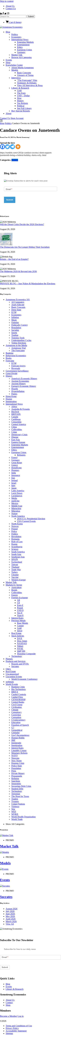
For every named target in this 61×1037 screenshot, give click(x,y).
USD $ (20, 610)
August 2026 (11, 908)
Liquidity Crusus (18, 750)
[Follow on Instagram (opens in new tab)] (8, 13)
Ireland (14, 480)
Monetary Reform (19, 753)
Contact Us (11, 8)
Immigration (11, 401)
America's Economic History (24, 378)
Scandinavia (16, 546)
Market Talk (16, 55)
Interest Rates (17, 618)
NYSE (20, 648)
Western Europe (18, 580)
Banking (9, 353)
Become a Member (8, 1016)
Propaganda (16, 776)
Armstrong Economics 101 (18, 299)
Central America (18, 424)
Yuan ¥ (20, 615)
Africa (14, 406)
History (20, 100)
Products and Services (15, 661)
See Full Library (24, 108)
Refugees (21, 455)
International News (19, 39)
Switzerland (16, 562)
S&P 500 (21, 651)
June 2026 (10, 914)
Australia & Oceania (20, 409)
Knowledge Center (14, 65)
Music (14, 320)
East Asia (15, 439)
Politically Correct (19, 325)
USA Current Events (26, 521)
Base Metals (22, 623)
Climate (14, 710)
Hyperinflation (17, 391)
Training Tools (17, 338)
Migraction (16, 508)
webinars (10, 681)
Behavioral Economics (16, 355)
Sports (14, 332)
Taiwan (14, 564)
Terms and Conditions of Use (19, 1026)
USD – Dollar (23, 95)
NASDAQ (22, 643)
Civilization (16, 707)
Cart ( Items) (15, 22)
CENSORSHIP (18, 699)
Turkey (14, 572)
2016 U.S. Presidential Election (31, 518)
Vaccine (14, 577)
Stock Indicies (17, 636)
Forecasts (10, 360)
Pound (20, 608)
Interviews (16, 78)
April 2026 (10, 919)
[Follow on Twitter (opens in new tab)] (5, 13)
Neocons (15, 758)
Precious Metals (18, 620)
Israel (13, 483)
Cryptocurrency (18, 720)
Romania (15, 539)
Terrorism (15, 794)
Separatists (16, 783)
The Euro (21, 93)
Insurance (15, 475)
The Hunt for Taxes (20, 796)
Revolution (16, 536)
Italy (13, 485)
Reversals (15, 368)
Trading (14, 335)
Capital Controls (18, 694)
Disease (14, 437)
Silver (19, 631)
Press (13, 771)
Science (14, 549)
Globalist (15, 732)
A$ (18, 600)
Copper (20, 625)
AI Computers (17, 302)
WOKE (14, 814)
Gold (19, 90)
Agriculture (16, 587)
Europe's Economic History (23, 386)
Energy (14, 595)
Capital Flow (17, 697)
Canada (14, 417)
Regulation (16, 327)
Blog (8, 32)
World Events (12, 684)
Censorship (16, 422)
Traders (14, 799)
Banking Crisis (18, 687)
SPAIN (14, 559)
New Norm (16, 760)
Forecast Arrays (18, 366)
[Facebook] (2, 146)
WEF (13, 811)
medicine (15, 501)
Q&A (8, 669)
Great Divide (11, 373)
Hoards (14, 389)
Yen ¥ (19, 613)
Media (14, 498)
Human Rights (17, 738)
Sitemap (9, 1033)
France (14, 457)
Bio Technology (18, 689)
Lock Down (16, 493)
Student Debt (17, 788)
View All (10, 924)
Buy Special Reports (20, 111)
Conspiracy (16, 712)
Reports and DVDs (20, 664)
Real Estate (16, 633)
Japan (13, 488)
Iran (13, 478)
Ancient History (18, 383)
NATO (14, 755)
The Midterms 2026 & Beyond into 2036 (18, 271)
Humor (9, 399)
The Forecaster (18, 350)
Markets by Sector (14, 585)
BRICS (14, 692)
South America (18, 552)
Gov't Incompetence (20, 735)
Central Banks (17, 702)
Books (8, 358)
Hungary (15, 470)
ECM (13, 312)
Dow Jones (22, 641)
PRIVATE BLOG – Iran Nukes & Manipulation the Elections (27, 283)
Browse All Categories (21, 57)
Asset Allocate (17, 304)
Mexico (14, 503)
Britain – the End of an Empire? (14, 259)
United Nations (18, 804)
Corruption (16, 717)
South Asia (16, 554)
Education (15, 722)
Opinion (15, 322)
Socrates (15, 666)
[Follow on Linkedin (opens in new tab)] (1, 13)
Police (14, 531)
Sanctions (15, 781)
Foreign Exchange (19, 597)
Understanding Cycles (21, 340)
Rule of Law (17, 541)
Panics (14, 394)
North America (18, 516)
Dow (19, 98)
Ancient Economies (20, 381)
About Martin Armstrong (22, 67)
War (13, 809)
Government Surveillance (17, 371)
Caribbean (16, 419)
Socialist (15, 330)
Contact (9, 1002)
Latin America (17, 490)
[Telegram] (12, 146)
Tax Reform (22, 103)
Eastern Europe (18, 442)
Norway (15, 526)
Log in (21, 1016)
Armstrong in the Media (16, 345)
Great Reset (16, 462)
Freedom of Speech (20, 725)
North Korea (17, 524)
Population (16, 768)
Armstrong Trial (18, 348)
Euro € (20, 605)
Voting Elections (18, 343)
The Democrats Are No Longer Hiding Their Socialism (25, 247)
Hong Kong (11, 396)
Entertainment (23, 44)
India (13, 473)
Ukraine (15, 574)
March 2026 (11, 921)
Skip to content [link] (6, 1)
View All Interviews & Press (30, 85)
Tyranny (15, 801)
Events (9, 60)
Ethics (20, 47)
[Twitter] (7, 146)
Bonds (14, 590)
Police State (16, 766)
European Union (24, 50)
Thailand (15, 567)
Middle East (16, 506)
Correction (16, 715)
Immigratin (16, 743)
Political (20, 106)
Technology (16, 656)
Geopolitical (16, 730)
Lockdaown (16, 496)
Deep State (16, 310)
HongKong (16, 467)
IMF (13, 740)
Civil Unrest (16, 704)
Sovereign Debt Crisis (21, 786)
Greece (14, 465)
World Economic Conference (24, 679)
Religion (15, 778)
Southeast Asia (18, 557)
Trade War (16, 569)
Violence (15, 806)
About (8, 113)
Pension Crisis (17, 763)
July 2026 (10, 911)
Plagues (9, 659)
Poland (14, 529)
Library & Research (20, 88)
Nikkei (20, 646)
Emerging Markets (25, 42)
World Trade (17, 819)
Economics (16, 37)
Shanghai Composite (26, 653)
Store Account (17, 118)
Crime (14, 432)
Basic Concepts (24, 72)
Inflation (15, 317)
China (14, 427)
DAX (19, 638)
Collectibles (16, 429)
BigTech (15, 411)
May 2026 (10, 916)
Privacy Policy (12, 1028)
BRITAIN (16, 414)
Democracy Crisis (19, 434)
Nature (14, 513)
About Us (10, 6)
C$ (18, 603)
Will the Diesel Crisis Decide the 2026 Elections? (22, 224)
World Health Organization (23, 817)
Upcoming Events (14, 676)
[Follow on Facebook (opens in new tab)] (3, 13)
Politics (14, 34)
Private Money (18, 773)
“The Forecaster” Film (27, 80)
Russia (14, 544)
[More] (18, 146)
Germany (21, 52)
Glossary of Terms (25, 75)
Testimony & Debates (26, 83)
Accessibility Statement (16, 1031)
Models (14, 70)
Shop (8, 62)
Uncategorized (12, 674)
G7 (12, 727)
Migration (15, 511)
